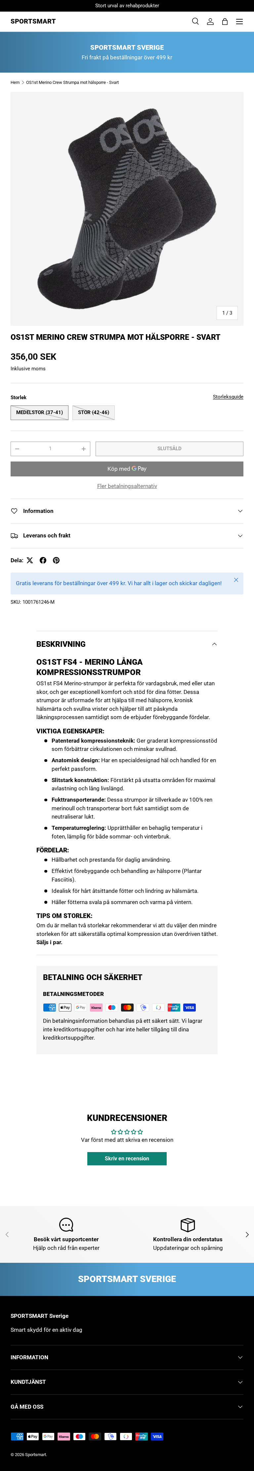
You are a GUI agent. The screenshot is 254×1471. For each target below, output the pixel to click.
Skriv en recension (127, 1158)
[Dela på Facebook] (43, 560)
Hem (15, 82)
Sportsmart (35, 1454)
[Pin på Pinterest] (56, 560)
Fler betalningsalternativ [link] (127, 486)
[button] (225, 21)
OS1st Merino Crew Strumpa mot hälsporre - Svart (72, 82)
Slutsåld (169, 449)
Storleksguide (228, 397)
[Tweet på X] (29, 560)
